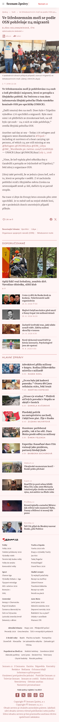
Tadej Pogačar (36, 559)
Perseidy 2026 (10, 631)
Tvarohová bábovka (39, 586)
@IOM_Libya (38, 146)
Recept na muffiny (38, 579)
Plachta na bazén (33, 638)
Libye (33, 229)
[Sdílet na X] (55, 219)
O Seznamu (19, 666)
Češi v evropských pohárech (41, 631)
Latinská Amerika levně (12, 616)
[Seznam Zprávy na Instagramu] (29, 695)
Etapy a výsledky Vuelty (41, 552)
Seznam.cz (43, 4)
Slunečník (7, 641)
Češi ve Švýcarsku (9, 613)
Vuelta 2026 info (38, 548)
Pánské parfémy (35, 658)
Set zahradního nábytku (32, 641)
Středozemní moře (45, 233)
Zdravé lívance (37, 582)
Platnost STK (36, 620)
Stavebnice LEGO (47, 651)
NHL (4, 593)
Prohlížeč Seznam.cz (45, 675)
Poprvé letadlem (9, 606)
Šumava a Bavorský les (11, 609)
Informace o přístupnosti (28, 672)
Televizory (47, 655)
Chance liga (7, 575)
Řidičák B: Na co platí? (40, 613)
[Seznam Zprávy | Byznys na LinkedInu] (41, 695)
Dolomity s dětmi (9, 620)
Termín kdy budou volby (12, 559)
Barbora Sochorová (40, 453)
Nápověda (40, 666)
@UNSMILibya (23, 146)
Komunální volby (9, 566)
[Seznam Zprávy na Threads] (35, 695)
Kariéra (29, 666)
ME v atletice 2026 (9, 586)
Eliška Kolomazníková (15, 28)
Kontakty (50, 666)
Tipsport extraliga (9, 582)
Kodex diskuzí (47, 678)
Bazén (22, 638)
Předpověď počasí (42, 628)
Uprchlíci (25, 229)
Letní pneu (25, 655)
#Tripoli (40, 136)
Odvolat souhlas (35, 682)
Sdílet (18, 36)
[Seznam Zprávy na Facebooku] (17, 695)
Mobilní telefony (31, 651)
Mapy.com (28, 628)
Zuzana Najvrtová (39, 422)
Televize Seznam (12, 678)
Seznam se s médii (30, 678)
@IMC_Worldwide (12, 149)
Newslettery (20, 682)
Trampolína (46, 638)
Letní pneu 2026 (37, 602)
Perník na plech (37, 593)
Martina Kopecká (38, 390)
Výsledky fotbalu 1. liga (11, 579)
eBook (8, 36)
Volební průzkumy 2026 (12, 552)
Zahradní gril (49, 641)
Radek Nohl (35, 374)
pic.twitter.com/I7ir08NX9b (38, 149)
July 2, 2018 (45, 152)
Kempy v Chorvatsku (10, 602)
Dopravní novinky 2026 (40, 609)
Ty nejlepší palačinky (39, 575)
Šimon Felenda (36, 438)
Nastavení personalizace (28, 685)
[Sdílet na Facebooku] (51, 219)
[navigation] (3, 4)
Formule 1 (6, 589)
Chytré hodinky (21, 658)
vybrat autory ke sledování (12, 31)
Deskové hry (37, 655)
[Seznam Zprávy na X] (23, 695)
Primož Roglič (36, 562)
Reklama (26, 669)
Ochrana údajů (39, 669)
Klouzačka (17, 641)
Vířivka (29, 645)
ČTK (33, 28)
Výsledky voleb (8, 555)
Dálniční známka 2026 (40, 606)
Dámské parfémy (13, 655)
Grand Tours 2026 (38, 566)
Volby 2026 (6, 548)
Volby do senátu (8, 562)
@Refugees (8, 146)
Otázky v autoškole (39, 616)
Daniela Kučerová (39, 406)
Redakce (16, 669)
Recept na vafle (37, 589)
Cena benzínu (23, 631)
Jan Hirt (34, 555)
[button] (29, 56)
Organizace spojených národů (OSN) (18, 233)
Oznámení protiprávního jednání (18, 675)
